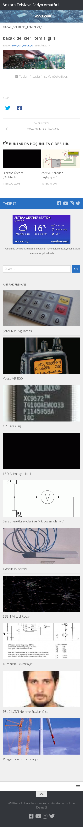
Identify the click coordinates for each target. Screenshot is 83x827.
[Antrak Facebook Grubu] (59, 203)
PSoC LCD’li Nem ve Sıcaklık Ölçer (26, 711)
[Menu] (78, 5)
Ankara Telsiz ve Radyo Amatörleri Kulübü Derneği (32, 4)
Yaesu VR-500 (13, 378)
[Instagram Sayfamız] (71, 203)
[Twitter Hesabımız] (77, 203)
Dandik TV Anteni (15, 569)
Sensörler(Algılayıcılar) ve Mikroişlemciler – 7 (33, 521)
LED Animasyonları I (17, 473)
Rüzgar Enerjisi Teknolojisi (20, 759)
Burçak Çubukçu (22, 45)
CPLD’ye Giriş (12, 426)
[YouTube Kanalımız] (65, 203)
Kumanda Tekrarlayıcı (18, 664)
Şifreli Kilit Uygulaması (17, 331)
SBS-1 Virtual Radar (16, 616)
